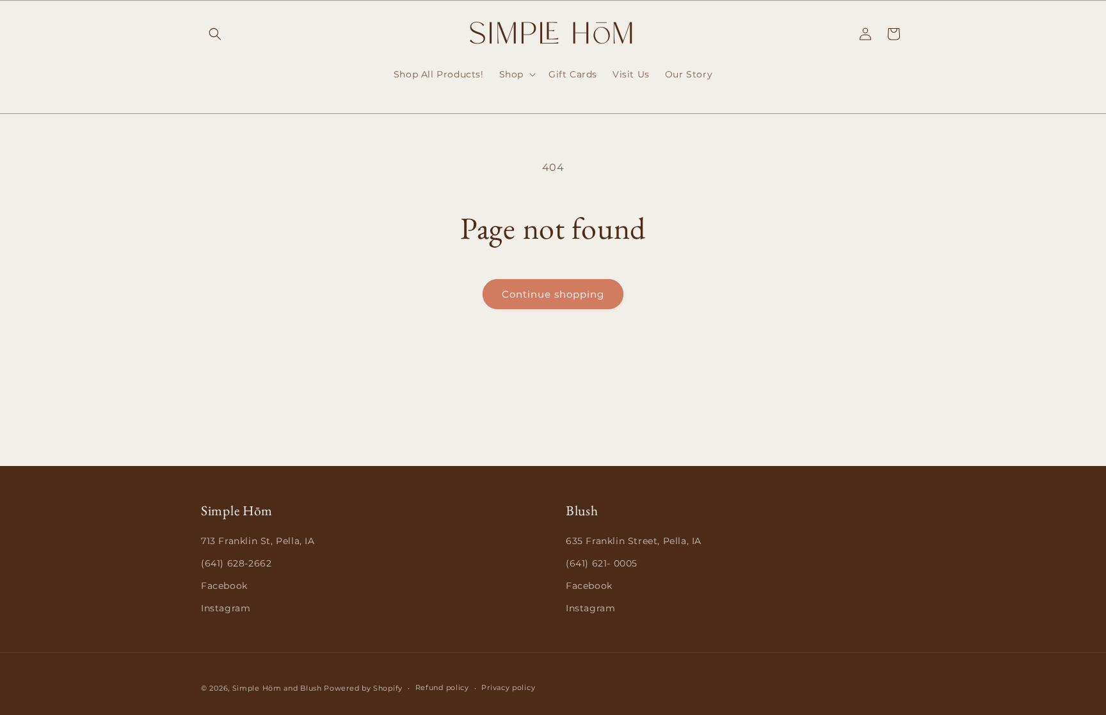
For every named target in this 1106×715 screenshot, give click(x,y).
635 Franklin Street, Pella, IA (633, 541)
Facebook (224, 585)
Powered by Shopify (363, 688)
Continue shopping (553, 294)
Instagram (225, 608)
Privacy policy (508, 687)
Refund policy (442, 687)
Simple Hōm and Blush (277, 688)
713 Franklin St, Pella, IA (258, 541)
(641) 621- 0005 (601, 563)
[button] (215, 34)
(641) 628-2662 (236, 563)
